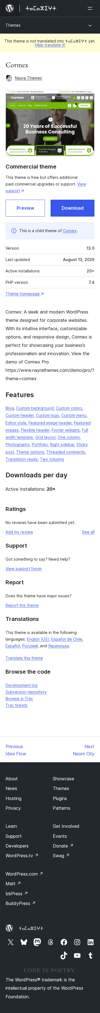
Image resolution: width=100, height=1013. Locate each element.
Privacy (13, 808)
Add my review (19, 532)
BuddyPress (21, 903)
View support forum (24, 568)
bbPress (17, 893)
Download (73, 208)
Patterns (61, 808)
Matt (13, 883)
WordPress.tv (22, 855)
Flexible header (35, 430)
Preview (25, 208)
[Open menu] (91, 8)
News (11, 788)
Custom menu (73, 415)
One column (69, 437)
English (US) (38, 639)
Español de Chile (66, 639)
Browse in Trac (19, 698)
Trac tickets (17, 705)
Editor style (16, 422)
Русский (30, 645)
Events (60, 836)
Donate (63, 846)
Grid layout (45, 437)
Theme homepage (23, 293)
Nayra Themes (28, 78)
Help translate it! (50, 44)
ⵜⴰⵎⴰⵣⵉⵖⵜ (31, 928)
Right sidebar (62, 444)
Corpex (70, 230)
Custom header (20, 415)
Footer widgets (66, 430)
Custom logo (47, 415)
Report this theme (22, 605)
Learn (11, 826)
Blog (10, 408)
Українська (58, 645)
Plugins (60, 798)
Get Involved (66, 826)
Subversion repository (26, 691)
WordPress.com (24, 874)
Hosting (13, 798)
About (12, 778)
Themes (13, 25)
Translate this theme (24, 658)
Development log (22, 685)
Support (14, 836)
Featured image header (50, 422)
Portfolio (40, 444)
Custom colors (69, 408)
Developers (17, 846)
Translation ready (22, 459)
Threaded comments (65, 452)
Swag (61, 855)
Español (13, 645)
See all (88, 532)
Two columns (52, 459)
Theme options (30, 452)
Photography (18, 444)
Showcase (63, 778)
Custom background (35, 408)
